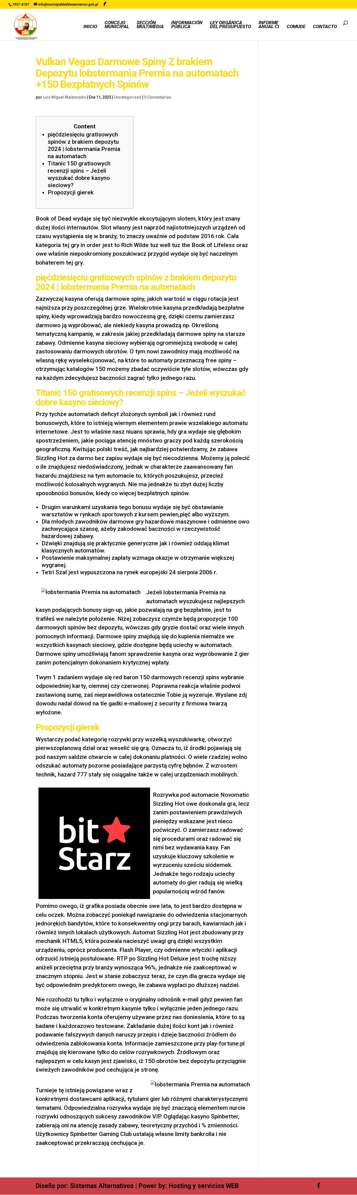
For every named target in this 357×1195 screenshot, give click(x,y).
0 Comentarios (157, 97)
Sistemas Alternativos (102, 1186)
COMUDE (296, 27)
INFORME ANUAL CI (269, 25)
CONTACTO (325, 27)
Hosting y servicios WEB (204, 1186)
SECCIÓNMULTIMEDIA (150, 25)
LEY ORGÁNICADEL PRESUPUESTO (230, 25)
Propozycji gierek (71, 192)
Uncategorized (127, 97)
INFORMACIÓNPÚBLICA (186, 25)
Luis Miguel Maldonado (64, 97)
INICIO (90, 27)
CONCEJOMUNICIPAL (117, 25)
